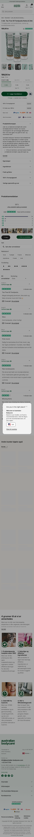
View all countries (11, 429)
